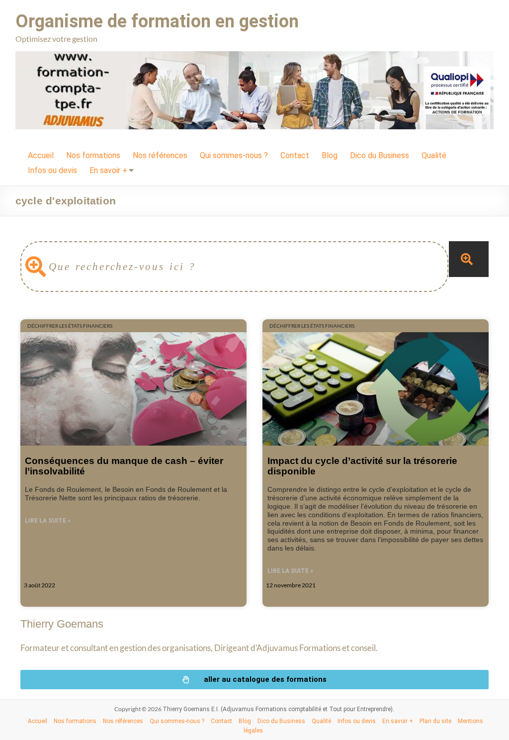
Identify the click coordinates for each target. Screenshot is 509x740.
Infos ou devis (52, 170)
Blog (330, 155)
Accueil (41, 155)
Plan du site (435, 721)
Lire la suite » (48, 520)
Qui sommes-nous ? (234, 155)
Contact (294, 155)
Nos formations (93, 155)
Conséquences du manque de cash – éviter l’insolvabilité (124, 465)
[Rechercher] (469, 259)
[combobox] (234, 266)
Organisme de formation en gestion (157, 21)
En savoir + (108, 170)
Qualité (434, 155)
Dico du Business (379, 155)
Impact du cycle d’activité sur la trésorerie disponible (362, 465)
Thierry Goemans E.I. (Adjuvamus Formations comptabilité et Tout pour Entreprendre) (278, 709)
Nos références (160, 155)
